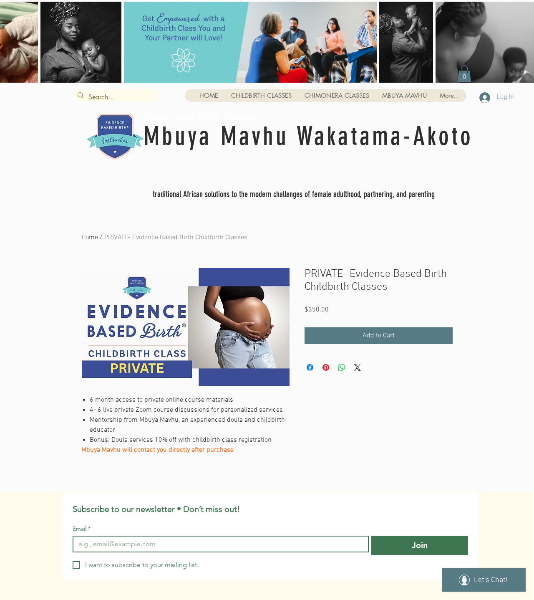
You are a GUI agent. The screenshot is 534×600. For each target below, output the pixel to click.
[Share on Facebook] (310, 367)
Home (89, 237)
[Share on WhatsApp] (342, 367)
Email (82, 528)
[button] (464, 73)
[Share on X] (358, 367)
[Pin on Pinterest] (326, 367)
